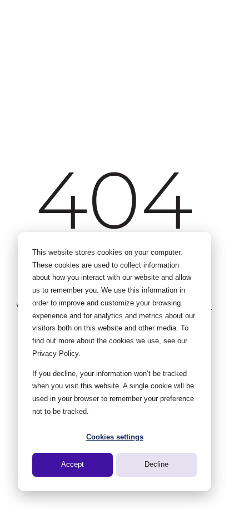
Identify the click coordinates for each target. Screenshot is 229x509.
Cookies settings (114, 437)
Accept (72, 464)
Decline (156, 464)
